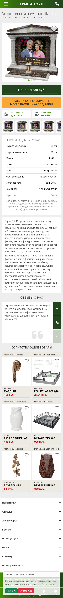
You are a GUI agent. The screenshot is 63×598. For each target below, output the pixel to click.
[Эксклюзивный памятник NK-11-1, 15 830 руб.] (8, 126)
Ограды (7, 511)
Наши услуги (10, 538)
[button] (29, 80)
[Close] (57, 574)
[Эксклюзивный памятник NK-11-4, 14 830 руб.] (48, 126)
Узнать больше (49, 584)
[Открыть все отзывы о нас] (57, 322)
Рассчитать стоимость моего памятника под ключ (31, 102)
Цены (5, 547)
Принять (11, 590)
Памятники (9, 502)
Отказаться (26, 590)
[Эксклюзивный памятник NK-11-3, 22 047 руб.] (35, 126)
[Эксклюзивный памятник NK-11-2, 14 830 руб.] (21, 126)
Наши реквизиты (13, 565)
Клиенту (7, 556)
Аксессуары (9, 520)
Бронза (6, 529)
